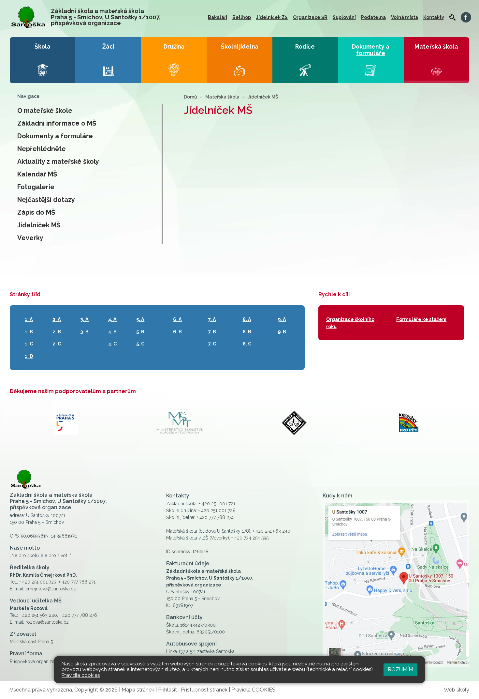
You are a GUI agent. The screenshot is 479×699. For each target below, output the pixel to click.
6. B (177, 331)
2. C (56, 343)
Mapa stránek (138, 690)
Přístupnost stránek (204, 690)
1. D (29, 356)
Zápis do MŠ (36, 212)
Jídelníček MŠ (38, 225)
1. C (29, 343)
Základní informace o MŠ (56, 123)
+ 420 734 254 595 (250, 537)
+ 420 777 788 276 (78, 615)
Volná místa (404, 17)
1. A (29, 319)
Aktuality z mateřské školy (58, 161)
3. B (84, 331)
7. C (212, 343)
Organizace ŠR (310, 17)
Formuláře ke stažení (421, 319)
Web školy (456, 690)
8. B (247, 331)
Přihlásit (167, 690)
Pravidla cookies (81, 675)
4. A (112, 319)
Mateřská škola (222, 96)
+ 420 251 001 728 (217, 510)
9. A (282, 319)
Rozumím (400, 669)
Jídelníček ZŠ (272, 17)
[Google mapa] (396, 583)
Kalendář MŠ (37, 174)
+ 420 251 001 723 (37, 582)
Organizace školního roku (350, 322)
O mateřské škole (44, 110)
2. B (56, 331)
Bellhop (241, 17)
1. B (29, 331)
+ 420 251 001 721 (217, 503)
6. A (177, 319)
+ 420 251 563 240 (38, 615)
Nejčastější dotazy (46, 200)
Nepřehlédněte (41, 149)
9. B (282, 331)
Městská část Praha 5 (31, 641)
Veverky (30, 238)
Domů (190, 96)
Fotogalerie (35, 187)
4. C (112, 343)
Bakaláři (217, 17)
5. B (140, 331)
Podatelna (373, 17)
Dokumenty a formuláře (55, 136)
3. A (84, 319)
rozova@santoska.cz (47, 622)
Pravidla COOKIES (253, 690)
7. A (212, 319)
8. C (247, 343)
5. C (140, 343)
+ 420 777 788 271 (77, 582)
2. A (56, 319)
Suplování (344, 17)
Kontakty (433, 17)
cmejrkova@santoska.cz (50, 588)
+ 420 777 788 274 (215, 517)
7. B (212, 331)
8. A (247, 319)
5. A (140, 319)
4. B (112, 331)
